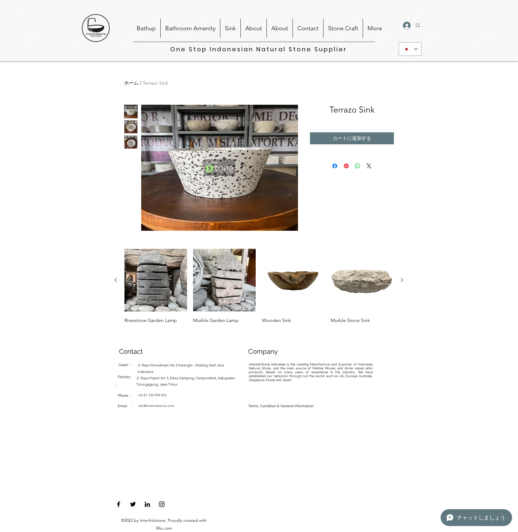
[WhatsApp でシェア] (357, 166)
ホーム (131, 83)
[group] (259, 290)
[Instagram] (161, 504)
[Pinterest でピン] (346, 166)
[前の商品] (115, 280)
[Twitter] (133, 504)
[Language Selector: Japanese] (410, 49)
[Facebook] (118, 504)
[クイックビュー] (155, 280)
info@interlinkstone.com (156, 406)
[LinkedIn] (147, 504)
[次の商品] (402, 280)
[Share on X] (369, 166)
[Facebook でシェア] (334, 166)
